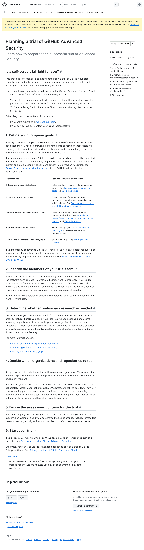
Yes (13, 497)
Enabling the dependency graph (27, 351)
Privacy (37, 539)
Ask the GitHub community (20, 522)
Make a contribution (87, 506)
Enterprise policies (69, 191)
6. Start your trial (19, 431)
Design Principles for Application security (28, 168)
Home (12, 12)
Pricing (55, 539)
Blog (79, 539)
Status (46, 539)
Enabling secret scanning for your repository (34, 343)
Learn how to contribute (82, 510)
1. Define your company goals (30, 135)
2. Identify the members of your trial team (39, 269)
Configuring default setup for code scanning (33, 347)
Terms (29, 539)
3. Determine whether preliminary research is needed (49, 308)
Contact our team (45, 121)
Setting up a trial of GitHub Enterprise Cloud (53, 450)
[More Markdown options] (132, 43)
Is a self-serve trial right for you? (32, 71)
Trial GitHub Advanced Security (71, 12)
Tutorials (49, 12)
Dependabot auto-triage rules (72, 218)
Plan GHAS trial (96, 12)
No (24, 497)
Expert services (67, 539)
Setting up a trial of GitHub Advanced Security (46, 441)
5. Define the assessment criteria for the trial (42, 407)
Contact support (15, 526)
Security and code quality (30, 12)
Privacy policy (11, 503)
